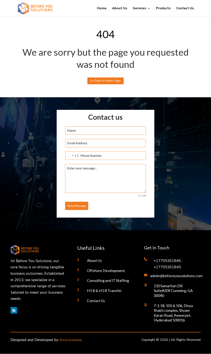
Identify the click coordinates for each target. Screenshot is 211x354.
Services (139, 9)
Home (102, 9)
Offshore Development (106, 270)
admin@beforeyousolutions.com (176, 275)
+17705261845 (167, 267)
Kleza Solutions (70, 340)
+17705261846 (167, 260)
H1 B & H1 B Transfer (104, 290)
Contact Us (185, 9)
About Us (119, 9)
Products (163, 9)
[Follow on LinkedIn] (14, 310)
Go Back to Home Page (105, 81)
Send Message (76, 205)
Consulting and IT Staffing (108, 280)
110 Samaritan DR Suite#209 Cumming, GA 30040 (173, 291)
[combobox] (72, 156)
